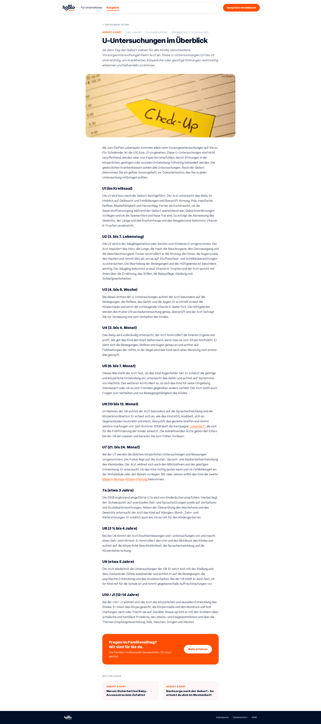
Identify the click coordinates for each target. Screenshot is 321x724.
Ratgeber (112, 7)
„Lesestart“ (197, 426)
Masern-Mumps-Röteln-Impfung (124, 479)
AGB (254, 717)
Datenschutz (240, 717)
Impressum (222, 717)
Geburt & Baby (112, 32)
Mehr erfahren (198, 649)
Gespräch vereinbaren (241, 7)
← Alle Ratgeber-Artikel (115, 24)
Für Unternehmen (91, 7)
